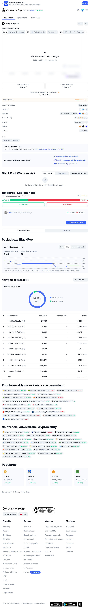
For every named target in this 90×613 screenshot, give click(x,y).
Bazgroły (6, 588)
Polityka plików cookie (32, 551)
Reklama (6, 531)
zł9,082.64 (39, 435)
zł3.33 (70, 446)
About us (27, 527)
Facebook (70, 543)
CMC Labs (7, 535)
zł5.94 (14, 435)
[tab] (28, 32)
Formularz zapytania (53, 535)
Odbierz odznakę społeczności (66, 164)
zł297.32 (18, 439)
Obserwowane (8, 584)
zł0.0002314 (20, 453)
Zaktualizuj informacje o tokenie (67, 156)
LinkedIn (69, 551)
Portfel (5, 580)
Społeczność (71, 531)
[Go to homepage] (12, 10)
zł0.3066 (48, 450)
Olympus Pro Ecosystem (11, 140)
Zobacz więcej (83, 196)
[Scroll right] (86, 32)
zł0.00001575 (74, 443)
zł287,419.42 (17, 432)
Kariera (26, 572)
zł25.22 (43, 432)
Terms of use (29, 531)
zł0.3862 (44, 439)
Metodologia (29, 568)
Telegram (69, 535)
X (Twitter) (70, 527)
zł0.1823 (68, 432)
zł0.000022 (18, 450)
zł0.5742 (16, 446)
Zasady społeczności (32, 556)
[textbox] (37, 215)
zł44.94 (44, 443)
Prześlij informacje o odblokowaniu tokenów (71, 160)
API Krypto (7, 556)
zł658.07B (33, 10)
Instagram (70, 539)
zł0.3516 (44, 446)
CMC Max (7, 539)
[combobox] (52, 32)
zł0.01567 (17, 457)
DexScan (6, 560)
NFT (4, 576)
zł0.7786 (51, 453)
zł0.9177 (16, 443)
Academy (6, 527)
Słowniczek (49, 556)
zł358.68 (65, 435)
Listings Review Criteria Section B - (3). (49, 149)
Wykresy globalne (10, 572)
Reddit (68, 547)
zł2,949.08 (69, 439)
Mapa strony (8, 593)
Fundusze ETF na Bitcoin (12, 551)
